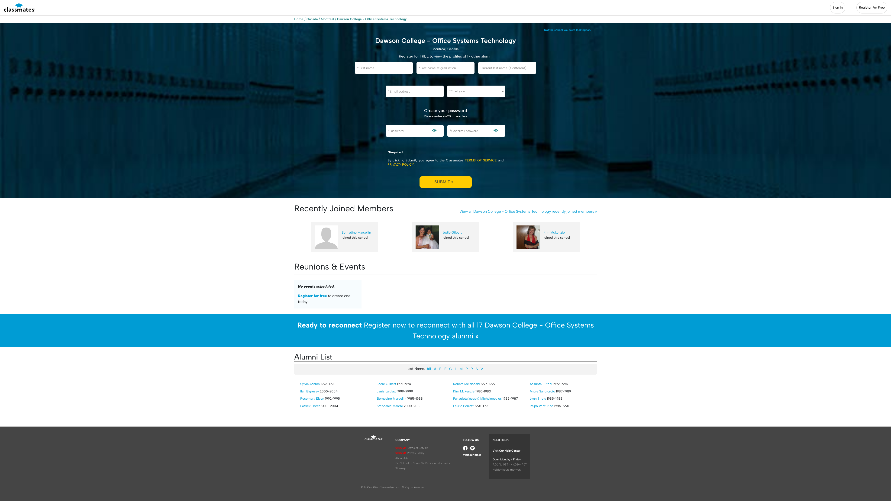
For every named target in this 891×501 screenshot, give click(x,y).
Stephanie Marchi (390, 406)
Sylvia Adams (310, 384)
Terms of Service (481, 160)
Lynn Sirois (538, 399)
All (428, 369)
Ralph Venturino (541, 406)
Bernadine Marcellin (356, 232)
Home (298, 19)
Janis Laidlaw (386, 391)
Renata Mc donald (466, 384)
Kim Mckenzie (554, 232)
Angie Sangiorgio (542, 391)
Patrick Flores (310, 406)
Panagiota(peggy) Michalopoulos (477, 399)
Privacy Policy (400, 165)
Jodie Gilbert (452, 232)
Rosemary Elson (312, 399)
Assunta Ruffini (541, 384)
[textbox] (476, 91)
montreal (327, 19)
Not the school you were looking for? (567, 30)
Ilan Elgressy (309, 391)
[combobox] (476, 91)
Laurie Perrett (463, 406)
